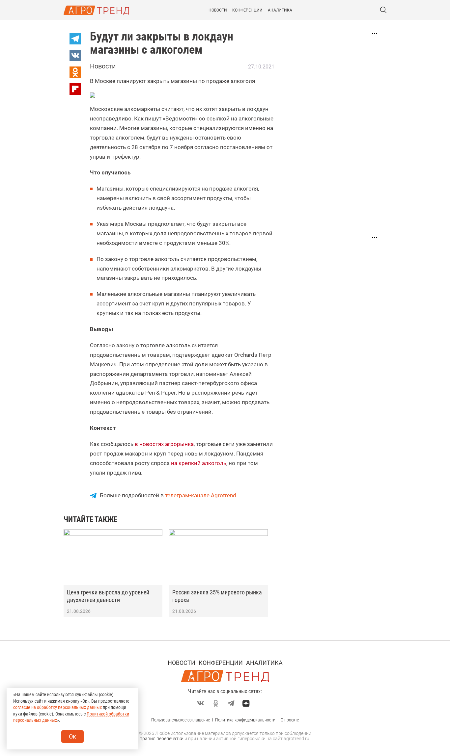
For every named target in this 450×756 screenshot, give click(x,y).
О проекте (290, 719)
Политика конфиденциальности (245, 719)
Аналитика (280, 10)
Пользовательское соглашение (180, 719)
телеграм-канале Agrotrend (200, 495)
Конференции (247, 10)
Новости (218, 10)
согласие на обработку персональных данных (57, 707)
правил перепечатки (161, 738)
